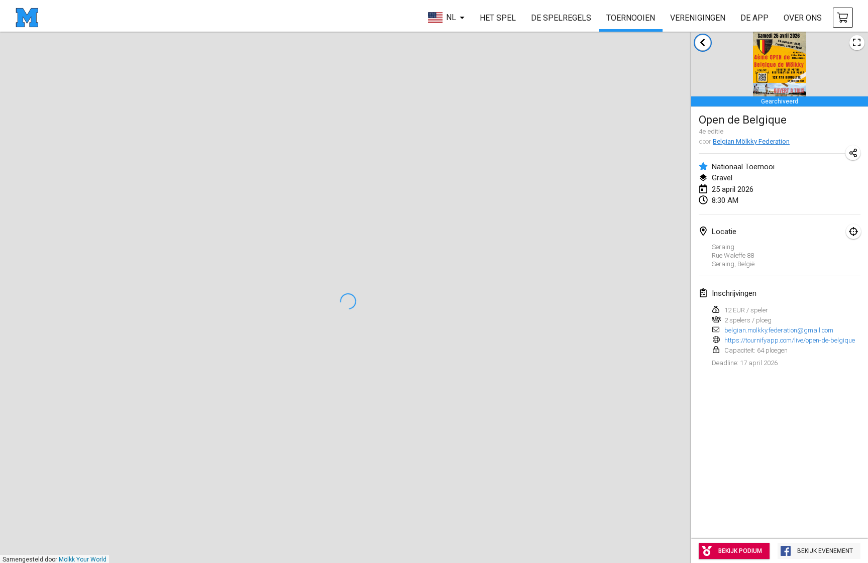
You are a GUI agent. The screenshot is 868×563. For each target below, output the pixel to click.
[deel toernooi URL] (852, 152)
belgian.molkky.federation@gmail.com (778, 330)
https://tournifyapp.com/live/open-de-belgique (789, 340)
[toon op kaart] (853, 231)
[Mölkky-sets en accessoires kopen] (843, 18)
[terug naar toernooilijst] (702, 42)
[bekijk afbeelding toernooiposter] (856, 42)
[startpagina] (27, 18)
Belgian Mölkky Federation (751, 141)
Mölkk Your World (82, 559)
